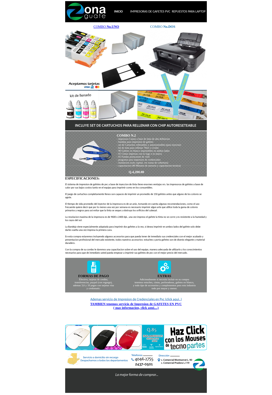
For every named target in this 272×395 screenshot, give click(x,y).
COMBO (106, 26)
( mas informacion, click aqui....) (136, 308)
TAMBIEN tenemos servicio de (136, 304)
